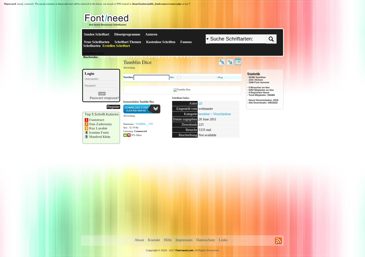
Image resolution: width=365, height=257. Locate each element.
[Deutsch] (251, 30)
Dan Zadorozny (100, 124)
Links (223, 240)
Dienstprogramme (127, 34)
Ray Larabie (98, 128)
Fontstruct (96, 120)
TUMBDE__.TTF (144, 124)
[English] (249, 30)
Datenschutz (205, 240)
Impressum (184, 240)
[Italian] (253, 30)
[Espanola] (254, 30)
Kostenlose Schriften (160, 42)
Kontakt (154, 240)
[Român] (252, 30)
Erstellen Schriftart (116, 46)
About (139, 240)
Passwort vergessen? (104, 98)
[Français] (250, 30)
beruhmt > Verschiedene (215, 114)
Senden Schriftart (96, 34)
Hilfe (168, 240)
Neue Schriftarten (96, 42)
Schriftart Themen (127, 42)
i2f (200, 103)
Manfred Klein (99, 137)
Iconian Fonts (99, 132)
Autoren (151, 34)
